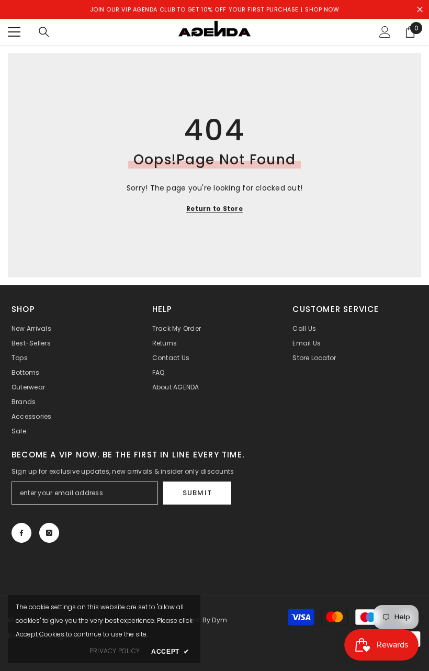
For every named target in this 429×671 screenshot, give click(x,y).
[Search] (44, 32)
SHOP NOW (322, 9)
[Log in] (385, 32)
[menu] (14, 32)
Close (420, 10)
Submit (197, 493)
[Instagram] (49, 533)
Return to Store (214, 208)
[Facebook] (21, 533)
